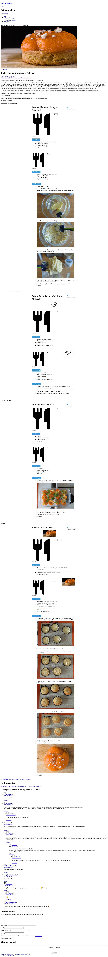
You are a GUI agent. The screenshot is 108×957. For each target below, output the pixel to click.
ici (23, 85)
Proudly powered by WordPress (8, 955)
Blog (5, 16)
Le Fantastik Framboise (9, 786)
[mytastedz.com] (26, 954)
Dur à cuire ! (7, 3)
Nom (2, 927)
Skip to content (4, 13)
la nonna (8, 794)
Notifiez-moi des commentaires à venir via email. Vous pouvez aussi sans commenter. (26, 936)
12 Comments (12, 76)
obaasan (8, 822)
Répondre (6, 800)
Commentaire (4, 925)
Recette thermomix (11, 902)
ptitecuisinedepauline (11, 875)
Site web (3, 933)
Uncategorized (4, 69)
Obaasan (8, 803)
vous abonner (38, 936)
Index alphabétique (10, 18)
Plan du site (6, 22)
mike (7, 76)
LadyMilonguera (10, 865)
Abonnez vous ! (7, 21)
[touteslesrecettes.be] (17, 954)
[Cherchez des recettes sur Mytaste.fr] (6, 954)
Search (2, 6)
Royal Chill (9, 884)
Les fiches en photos (11, 20)
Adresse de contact (5, 930)
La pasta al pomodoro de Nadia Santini (29, 786)
